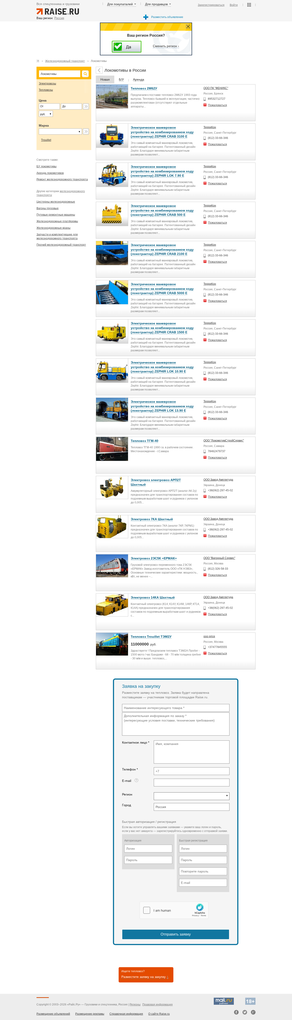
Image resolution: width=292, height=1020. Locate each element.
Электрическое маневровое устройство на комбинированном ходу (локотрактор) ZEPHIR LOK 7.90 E (162, 171)
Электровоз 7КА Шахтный (152, 519)
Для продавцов (156, 4)
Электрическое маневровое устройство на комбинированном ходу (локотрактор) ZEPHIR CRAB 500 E (162, 210)
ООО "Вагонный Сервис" (219, 558)
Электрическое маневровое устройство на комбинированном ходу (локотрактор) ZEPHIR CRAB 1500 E (162, 327)
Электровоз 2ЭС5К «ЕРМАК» (154, 558)
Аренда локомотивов (50, 173)
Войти (234, 5)
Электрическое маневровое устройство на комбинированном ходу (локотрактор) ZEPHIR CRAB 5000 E (162, 288)
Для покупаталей (120, 4)
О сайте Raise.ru (159, 1013)
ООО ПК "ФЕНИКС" (215, 88)
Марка (44, 125)
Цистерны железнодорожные (55, 201)
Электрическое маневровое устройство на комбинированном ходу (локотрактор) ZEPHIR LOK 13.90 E (162, 406)
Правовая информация (157, 1004)
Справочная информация (126, 1013)
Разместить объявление (167, 17)
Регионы (135, 1004)
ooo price (209, 636)
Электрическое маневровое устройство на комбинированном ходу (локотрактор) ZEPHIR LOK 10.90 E (162, 367)
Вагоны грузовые (47, 208)
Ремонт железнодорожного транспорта (62, 179)
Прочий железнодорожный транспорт (61, 244)
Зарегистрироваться (211, 5)
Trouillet (46, 140)
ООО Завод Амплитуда (218, 479)
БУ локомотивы (46, 166)
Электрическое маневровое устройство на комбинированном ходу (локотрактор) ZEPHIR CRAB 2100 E (162, 249)
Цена (43, 100)
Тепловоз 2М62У (144, 88)
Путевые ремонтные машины (55, 214)
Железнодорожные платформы (57, 221)
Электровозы (47, 83)
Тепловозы (46, 90)
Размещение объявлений (53, 1013)
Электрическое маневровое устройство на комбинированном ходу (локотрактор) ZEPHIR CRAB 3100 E (162, 132)
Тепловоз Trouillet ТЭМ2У (151, 636)
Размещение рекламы (89, 1013)
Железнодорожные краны (53, 228)
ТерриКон (209, 127)
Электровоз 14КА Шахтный (153, 597)
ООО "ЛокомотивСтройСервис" (223, 440)
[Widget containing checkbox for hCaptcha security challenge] (174, 910)
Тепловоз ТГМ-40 (144, 441)
